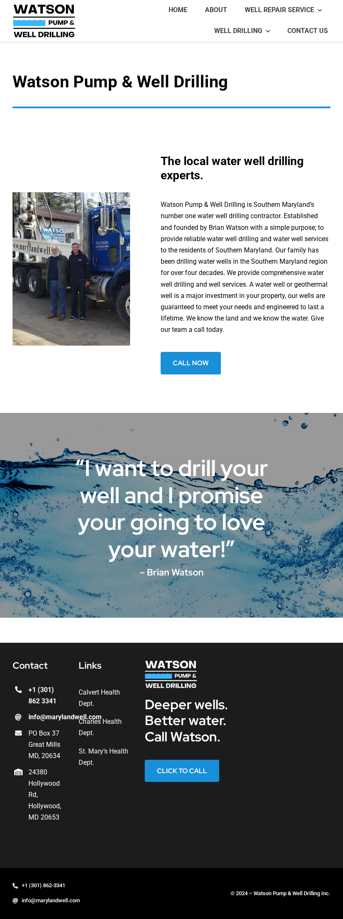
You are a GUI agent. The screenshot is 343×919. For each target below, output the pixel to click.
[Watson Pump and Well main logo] (44, 7)
